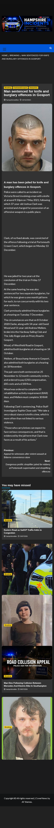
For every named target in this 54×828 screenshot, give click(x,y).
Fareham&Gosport (20, 87)
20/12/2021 (26, 100)
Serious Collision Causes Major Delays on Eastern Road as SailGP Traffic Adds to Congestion (24, 530)
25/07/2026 (24, 536)
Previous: (25, 454)
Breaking (8, 87)
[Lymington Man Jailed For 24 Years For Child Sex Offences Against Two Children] (27, 713)
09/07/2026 (24, 689)
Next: (28, 466)
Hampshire (33, 87)
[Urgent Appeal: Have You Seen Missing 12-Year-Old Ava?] (27, 611)
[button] (4, 48)
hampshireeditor (12, 100)
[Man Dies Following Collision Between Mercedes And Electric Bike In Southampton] (27, 662)
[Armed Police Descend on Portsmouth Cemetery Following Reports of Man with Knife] (27, 560)
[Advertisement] (27, 73)
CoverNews (41, 798)
